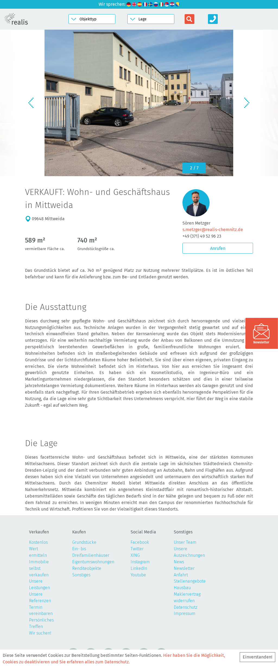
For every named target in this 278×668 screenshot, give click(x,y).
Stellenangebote (190, 581)
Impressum (184, 613)
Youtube (138, 574)
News (179, 561)
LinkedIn (139, 568)
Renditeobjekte (86, 568)
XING (135, 555)
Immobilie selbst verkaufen (39, 568)
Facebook (140, 542)
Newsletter (184, 568)
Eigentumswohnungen (93, 561)
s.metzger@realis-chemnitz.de (212, 229)
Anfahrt (181, 574)
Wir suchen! (40, 633)
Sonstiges (81, 574)
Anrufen (217, 248)
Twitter (137, 548)
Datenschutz (185, 607)
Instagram (140, 561)
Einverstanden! (257, 657)
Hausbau (182, 587)
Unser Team (185, 542)
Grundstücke (84, 542)
